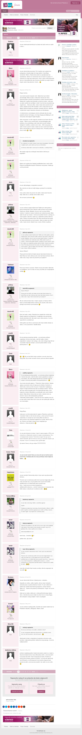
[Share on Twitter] (6, 707)
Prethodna (9, 37)
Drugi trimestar (65, 57)
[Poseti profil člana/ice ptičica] (10, 210)
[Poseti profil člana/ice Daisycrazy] (59, 58)
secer (10, 520)
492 (11, 442)
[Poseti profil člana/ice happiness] (10, 477)
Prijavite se (41, 691)
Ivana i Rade (10, 452)
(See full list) (67, 145)
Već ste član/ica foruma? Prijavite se (59, 3)
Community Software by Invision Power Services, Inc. (41, 732)
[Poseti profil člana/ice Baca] (10, 73)
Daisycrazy (69, 59)
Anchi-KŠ (10, 137)
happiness (10, 472)
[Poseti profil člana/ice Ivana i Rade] (10, 457)
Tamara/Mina (10, 496)
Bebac (68, 113)
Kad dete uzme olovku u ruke (69, 82)
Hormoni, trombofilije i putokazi (69, 44)
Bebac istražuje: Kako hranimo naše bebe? (67, 131)
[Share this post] (54, 41)
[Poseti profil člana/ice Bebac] (59, 111)
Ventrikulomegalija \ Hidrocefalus (69, 94)
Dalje (33, 37)
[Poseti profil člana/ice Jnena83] (59, 71)
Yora (10, 430)
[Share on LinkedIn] (11, 707)
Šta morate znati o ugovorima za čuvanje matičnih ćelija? (69, 137)
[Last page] (37, 38)
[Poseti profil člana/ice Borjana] (10, 582)
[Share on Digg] (14, 707)
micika (15, 30)
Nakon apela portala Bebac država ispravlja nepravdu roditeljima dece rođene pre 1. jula (70, 118)
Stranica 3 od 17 (43, 37)
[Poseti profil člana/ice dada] (10, 187)
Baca (10, 68)
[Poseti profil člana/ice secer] (10, 525)
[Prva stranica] (4, 38)
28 (11, 589)
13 (11, 484)
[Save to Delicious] (16, 707)
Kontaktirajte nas (41, 731)
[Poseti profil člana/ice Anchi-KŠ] (10, 142)
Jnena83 (68, 72)
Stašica (10, 41)
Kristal (10, 604)
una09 (10, 333)
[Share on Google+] (9, 707)
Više (77, 15)
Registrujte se (75, 3)
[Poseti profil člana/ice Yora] (10, 435)
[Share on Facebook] (3, 707)
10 (11, 149)
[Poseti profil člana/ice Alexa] (10, 95)
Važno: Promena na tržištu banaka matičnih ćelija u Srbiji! (68, 125)
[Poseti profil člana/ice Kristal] (10, 609)
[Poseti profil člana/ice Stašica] (10, 46)
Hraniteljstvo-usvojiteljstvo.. (68, 70)
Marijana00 (69, 46)
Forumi (4, 11)
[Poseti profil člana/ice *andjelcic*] (59, 83)
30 (11, 80)
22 (11, 276)
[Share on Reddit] (19, 707)
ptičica (10, 205)
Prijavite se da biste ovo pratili (39, 28)
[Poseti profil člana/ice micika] (5, 29)
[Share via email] (24, 707)
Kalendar (12, 11)
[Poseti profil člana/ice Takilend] (10, 270)
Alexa (10, 90)
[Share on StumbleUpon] (21, 707)
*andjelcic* (69, 83)
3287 (11, 616)
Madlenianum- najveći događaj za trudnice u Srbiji (68, 111)
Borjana (10, 577)
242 (11, 216)
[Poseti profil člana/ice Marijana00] (59, 45)
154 (11, 531)
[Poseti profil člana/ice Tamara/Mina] (10, 501)
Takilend (10, 265)
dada (10, 182)
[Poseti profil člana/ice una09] (10, 338)
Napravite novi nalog (16, 691)
